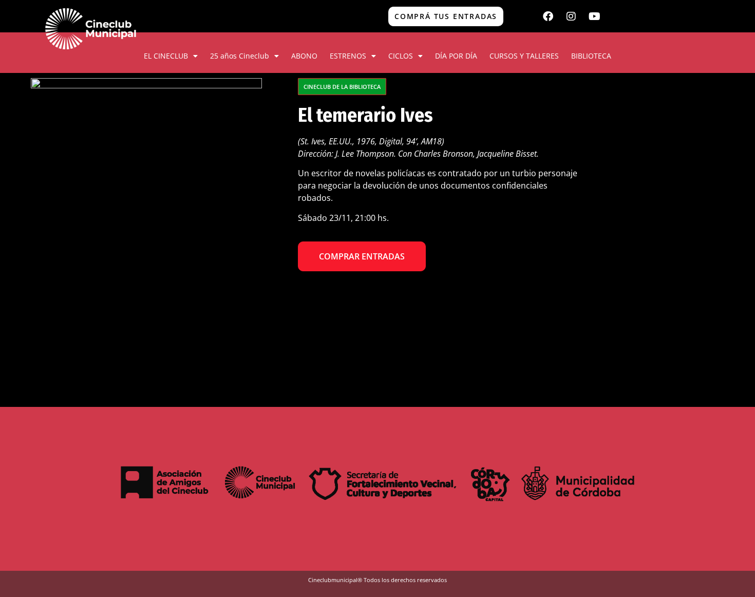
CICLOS (400, 56)
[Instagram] (571, 16)
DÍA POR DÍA (456, 56)
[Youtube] (594, 16)
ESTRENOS (348, 56)
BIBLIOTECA (591, 56)
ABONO (304, 56)
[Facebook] (548, 16)
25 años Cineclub (239, 56)
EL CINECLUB (166, 56)
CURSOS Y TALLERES (524, 56)
